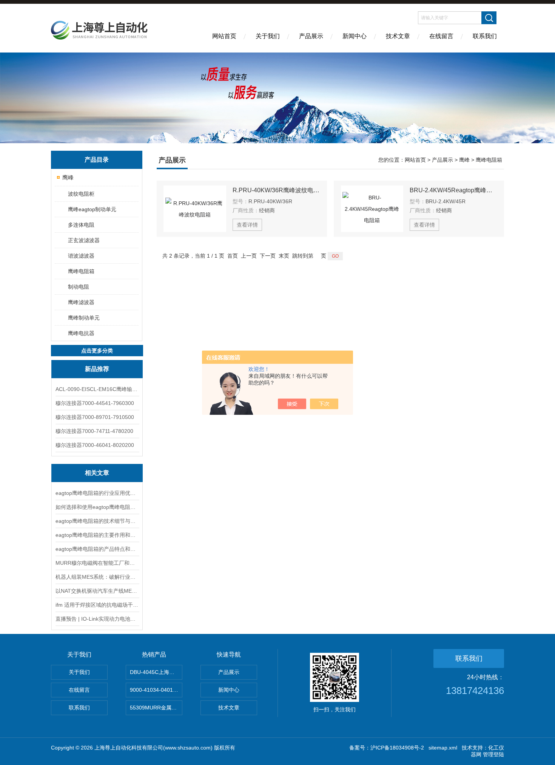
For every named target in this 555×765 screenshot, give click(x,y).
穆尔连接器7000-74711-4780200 (94, 431)
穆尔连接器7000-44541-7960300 (94, 403)
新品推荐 (97, 369)
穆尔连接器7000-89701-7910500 (94, 417)
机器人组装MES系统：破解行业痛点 (97, 577)
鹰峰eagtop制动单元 (92, 209)
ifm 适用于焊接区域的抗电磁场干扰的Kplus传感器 (97, 605)
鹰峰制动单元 (84, 318)
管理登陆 (493, 754)
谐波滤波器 (81, 256)
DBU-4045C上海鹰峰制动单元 (156, 672)
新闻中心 (354, 36)
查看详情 (247, 225)
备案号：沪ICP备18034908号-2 (386, 748)
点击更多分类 (97, 351)
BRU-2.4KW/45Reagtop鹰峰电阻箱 (453, 190)
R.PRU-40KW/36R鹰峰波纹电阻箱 (276, 190)
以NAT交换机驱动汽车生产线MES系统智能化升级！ (97, 591)
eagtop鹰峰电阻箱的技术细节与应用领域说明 (97, 521)
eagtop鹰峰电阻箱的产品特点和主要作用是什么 (97, 549)
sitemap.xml (443, 748)
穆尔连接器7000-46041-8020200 (94, 445)
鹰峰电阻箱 (81, 271)
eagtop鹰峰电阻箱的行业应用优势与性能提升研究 (97, 493)
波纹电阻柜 (81, 194)
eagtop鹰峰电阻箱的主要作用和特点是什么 (97, 535)
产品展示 (311, 36)
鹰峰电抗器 (81, 333)
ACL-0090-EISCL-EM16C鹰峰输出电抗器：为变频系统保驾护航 (97, 389)
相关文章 (97, 473)
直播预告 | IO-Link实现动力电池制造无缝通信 (97, 619)
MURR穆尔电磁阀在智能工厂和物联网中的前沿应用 (97, 563)
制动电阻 (78, 287)
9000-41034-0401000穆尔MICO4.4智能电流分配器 (156, 690)
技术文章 (398, 36)
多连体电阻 (81, 225)
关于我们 (268, 36)
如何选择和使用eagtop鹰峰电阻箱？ (97, 507)
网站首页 (224, 36)
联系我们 (485, 36)
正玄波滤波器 (84, 240)
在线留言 (441, 36)
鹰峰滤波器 (81, 302)
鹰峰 (68, 177)
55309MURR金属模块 (156, 708)
